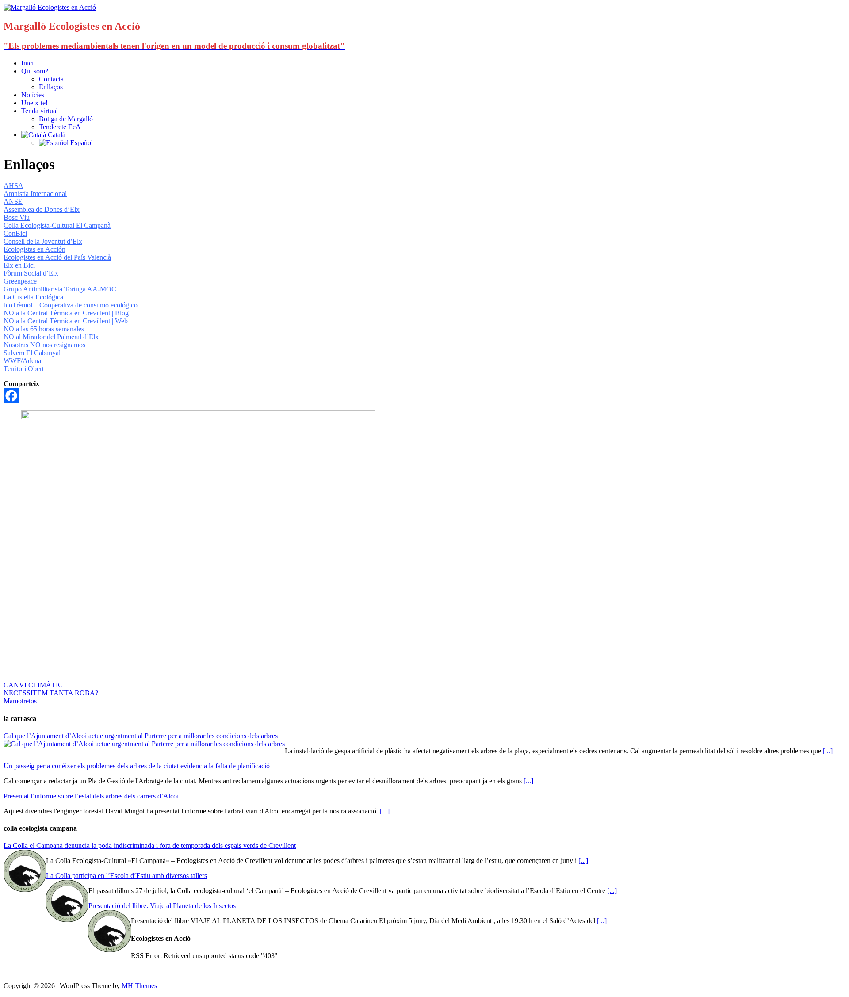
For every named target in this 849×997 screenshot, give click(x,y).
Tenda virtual (39, 111)
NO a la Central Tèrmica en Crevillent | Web (66, 321)
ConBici (15, 233)
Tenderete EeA (60, 126)
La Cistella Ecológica (33, 297)
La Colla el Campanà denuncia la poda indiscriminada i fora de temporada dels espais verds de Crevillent (150, 845)
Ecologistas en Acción (34, 249)
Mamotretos (20, 701)
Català (55, 134)
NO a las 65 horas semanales (44, 329)
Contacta (51, 79)
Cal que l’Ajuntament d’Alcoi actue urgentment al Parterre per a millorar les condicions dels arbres (141, 736)
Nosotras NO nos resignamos (44, 345)
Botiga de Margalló (66, 119)
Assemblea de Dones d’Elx (42, 209)
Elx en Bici (19, 265)
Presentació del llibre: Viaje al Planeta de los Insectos (162, 905)
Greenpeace (20, 281)
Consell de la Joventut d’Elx (43, 241)
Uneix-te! (34, 103)
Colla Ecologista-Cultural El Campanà (57, 225)
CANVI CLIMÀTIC (33, 685)
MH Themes (139, 985)
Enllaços (51, 87)
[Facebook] (11, 395)
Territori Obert (24, 368)
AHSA (13, 185)
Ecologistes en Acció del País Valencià (57, 257)
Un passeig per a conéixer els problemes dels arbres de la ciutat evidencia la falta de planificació (137, 766)
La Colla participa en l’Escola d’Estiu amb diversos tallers (126, 875)
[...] (828, 751)
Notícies (32, 95)
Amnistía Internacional (35, 193)
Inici (27, 63)
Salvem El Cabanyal (32, 353)
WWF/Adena (22, 360)
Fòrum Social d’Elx (31, 273)
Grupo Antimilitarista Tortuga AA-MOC (60, 289)
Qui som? (34, 71)
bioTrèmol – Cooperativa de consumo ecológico (71, 305)
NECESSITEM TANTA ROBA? (51, 693)
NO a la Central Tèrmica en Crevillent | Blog (66, 313)
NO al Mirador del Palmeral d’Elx (51, 337)
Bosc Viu (17, 217)
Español (81, 142)
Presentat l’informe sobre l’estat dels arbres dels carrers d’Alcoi (91, 796)
